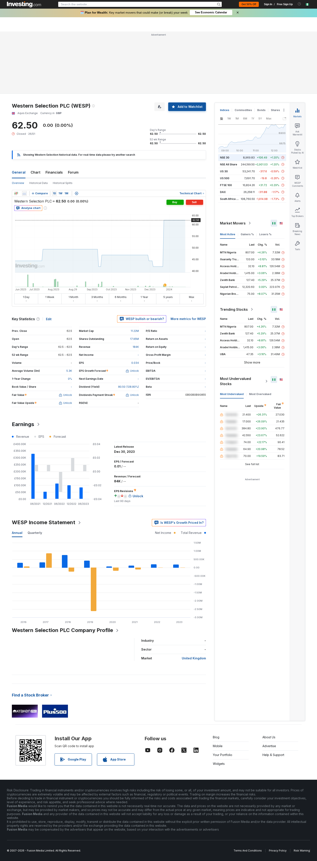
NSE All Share (228, 164)
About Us (268, 737)
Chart (35, 172)
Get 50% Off (249, 4)
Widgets (219, 763)
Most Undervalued (232, 394)
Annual (17, 533)
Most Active (227, 234)
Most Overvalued (260, 394)
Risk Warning (302, 850)
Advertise (269, 746)
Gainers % (247, 234)
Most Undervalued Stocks (235, 381)
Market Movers (233, 223)
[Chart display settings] (76, 193)
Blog (216, 737)
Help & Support (273, 755)
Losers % (265, 234)
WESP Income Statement (43, 522)
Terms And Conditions (248, 850)
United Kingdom (194, 658)
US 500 (224, 178)
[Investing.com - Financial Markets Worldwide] (24, 4)
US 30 (224, 171)
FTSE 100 (226, 185)
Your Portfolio (222, 755)
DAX (223, 192)
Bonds (261, 110)
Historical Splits (62, 183)
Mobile (218, 746)
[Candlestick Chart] (16, 193)
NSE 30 (224, 157)
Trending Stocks (234, 309)
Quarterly (35, 533)
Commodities (243, 110)
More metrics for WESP (188, 319)
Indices (224, 110)
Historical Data (38, 183)
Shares (275, 110)
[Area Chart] (24, 193)
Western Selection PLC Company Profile (62, 630)
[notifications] (299, 4)
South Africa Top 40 (232, 199)
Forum (73, 172)
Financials (54, 172)
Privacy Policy (278, 850)
